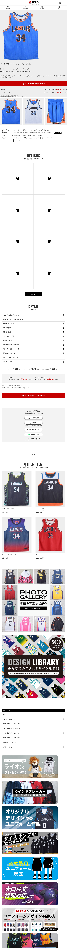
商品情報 (8, 8)
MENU (60, 3)
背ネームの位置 (7, 340)
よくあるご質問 (34, 417)
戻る (33, 454)
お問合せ (59, 8)
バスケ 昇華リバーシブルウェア (11, 728)
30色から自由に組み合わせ (11, 315)
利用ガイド (25, 8)
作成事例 (42, 8)
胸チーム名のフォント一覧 (11, 349)
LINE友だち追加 (34, 434)
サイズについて (22, 140)
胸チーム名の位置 (8, 323)
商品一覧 (5, 714)
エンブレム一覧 (7, 361)
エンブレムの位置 (8, 336)
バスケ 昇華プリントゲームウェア (12, 723)
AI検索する (35, 422)
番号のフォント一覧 (9, 353)
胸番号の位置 (7, 328)
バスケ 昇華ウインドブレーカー (11, 737)
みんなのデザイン (7, 747)
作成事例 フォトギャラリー (10, 742)
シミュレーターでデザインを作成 (35, 83)
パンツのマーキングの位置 (11, 344)
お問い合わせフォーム (35, 429)
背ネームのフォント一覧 (10, 357)
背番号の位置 (7, 332)
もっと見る (33, 294)
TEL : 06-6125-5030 (33, 438)
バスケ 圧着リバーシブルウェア (11, 733)
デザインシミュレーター (9, 719)
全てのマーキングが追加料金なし (13, 319)
